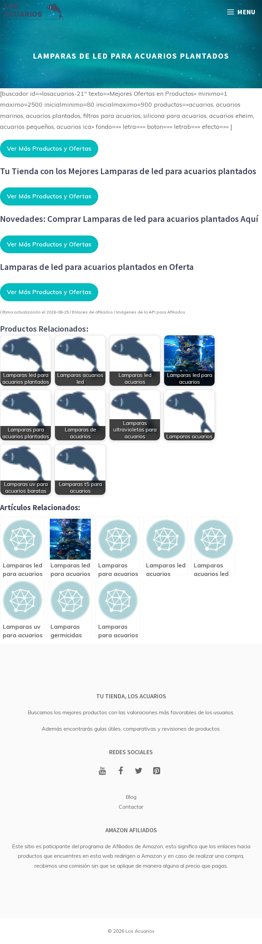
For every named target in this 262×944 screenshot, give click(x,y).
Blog (131, 796)
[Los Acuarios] (33, 12)
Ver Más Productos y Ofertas (49, 148)
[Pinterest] (156, 771)
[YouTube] (102, 771)
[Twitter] (138, 771)
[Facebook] (120, 771)
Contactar (131, 806)
